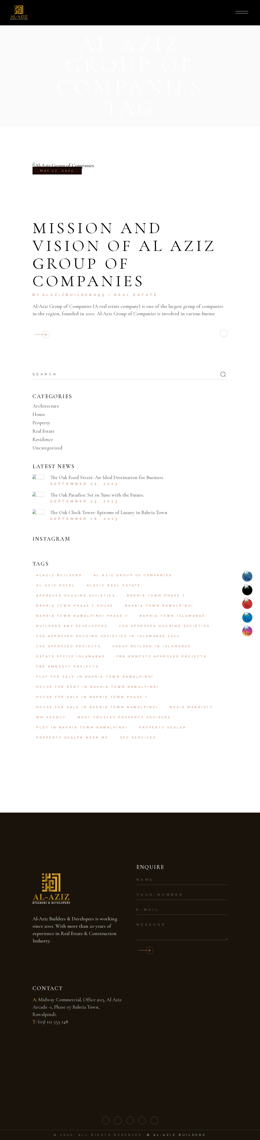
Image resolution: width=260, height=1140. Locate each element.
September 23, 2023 (84, 484)
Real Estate (136, 295)
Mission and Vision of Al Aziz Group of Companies (124, 254)
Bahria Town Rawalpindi (159, 605)
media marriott (191, 707)
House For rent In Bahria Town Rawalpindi (97, 687)
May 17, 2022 (57, 170)
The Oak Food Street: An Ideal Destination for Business (106, 478)
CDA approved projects (68, 646)
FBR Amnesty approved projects (162, 656)
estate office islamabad (70, 656)
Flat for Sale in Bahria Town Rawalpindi (95, 676)
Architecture (45, 406)
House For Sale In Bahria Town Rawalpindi (97, 707)
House (38, 414)
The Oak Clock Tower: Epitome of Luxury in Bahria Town (108, 513)
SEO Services (138, 737)
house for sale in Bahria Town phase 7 (92, 697)
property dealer (163, 727)
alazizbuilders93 (74, 295)
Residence (42, 439)
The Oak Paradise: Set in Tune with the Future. (97, 495)
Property (41, 423)
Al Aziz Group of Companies (133, 575)
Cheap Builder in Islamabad (151, 646)
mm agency (51, 717)
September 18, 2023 (84, 519)
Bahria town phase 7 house (75, 605)
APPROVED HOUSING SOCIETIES (76, 595)
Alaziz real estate (114, 585)
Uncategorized (47, 448)
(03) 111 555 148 (53, 1022)
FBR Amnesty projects (67, 666)
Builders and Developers (72, 626)
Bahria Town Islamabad (172, 616)
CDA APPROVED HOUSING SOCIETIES (164, 626)
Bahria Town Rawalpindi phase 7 (82, 616)
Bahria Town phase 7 (156, 595)
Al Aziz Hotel (55, 585)
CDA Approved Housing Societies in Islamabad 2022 (108, 636)
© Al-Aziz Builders (176, 1135)
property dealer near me (72, 737)
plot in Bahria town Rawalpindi (82, 727)
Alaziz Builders (59, 575)
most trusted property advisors (124, 717)
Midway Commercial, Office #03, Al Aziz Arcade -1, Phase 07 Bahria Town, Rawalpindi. (77, 1007)
